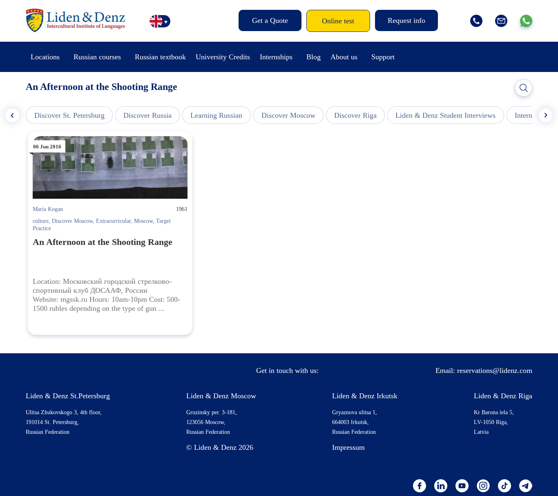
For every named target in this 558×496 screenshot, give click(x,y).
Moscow (143, 221)
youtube (462, 485)
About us (343, 57)
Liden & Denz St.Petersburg (68, 396)
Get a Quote (270, 20)
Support (383, 57)
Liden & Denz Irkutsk (364, 396)
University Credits (223, 57)
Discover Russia (147, 115)
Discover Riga (355, 115)
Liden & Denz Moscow (221, 396)
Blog (313, 57)
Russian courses (97, 57)
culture (41, 221)
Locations (45, 57)
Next (546, 115)
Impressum (348, 447)
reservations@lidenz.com (494, 370)
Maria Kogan (48, 209)
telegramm (525, 485)
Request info (406, 20)
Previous (12, 115)
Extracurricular (113, 221)
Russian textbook (160, 57)
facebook (419, 485)
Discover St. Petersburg (69, 115)
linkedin (440, 485)
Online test (338, 21)
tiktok (504, 485)
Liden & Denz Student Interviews (445, 115)
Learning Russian (216, 115)
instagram (483, 485)
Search (524, 88)
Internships (276, 57)
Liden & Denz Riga (503, 396)
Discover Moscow (288, 115)
